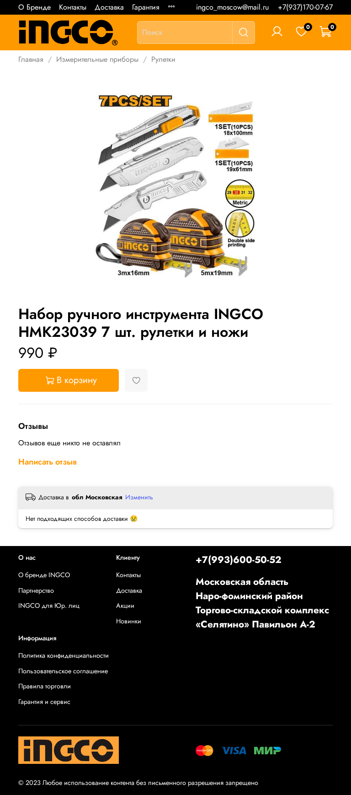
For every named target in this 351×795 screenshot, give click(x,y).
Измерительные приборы (97, 59)
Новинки (128, 621)
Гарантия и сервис (44, 701)
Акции (125, 605)
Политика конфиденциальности (63, 655)
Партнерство (36, 590)
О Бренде (34, 7)
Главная (30, 59)
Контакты (72, 7)
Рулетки (163, 59)
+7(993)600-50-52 (239, 560)
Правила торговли (44, 686)
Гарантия (146, 7)
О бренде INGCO (44, 574)
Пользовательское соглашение (63, 671)
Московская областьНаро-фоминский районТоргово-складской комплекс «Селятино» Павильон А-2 (262, 603)
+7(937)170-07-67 (305, 7)
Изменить (139, 497)
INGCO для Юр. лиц (49, 605)
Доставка (109, 7)
